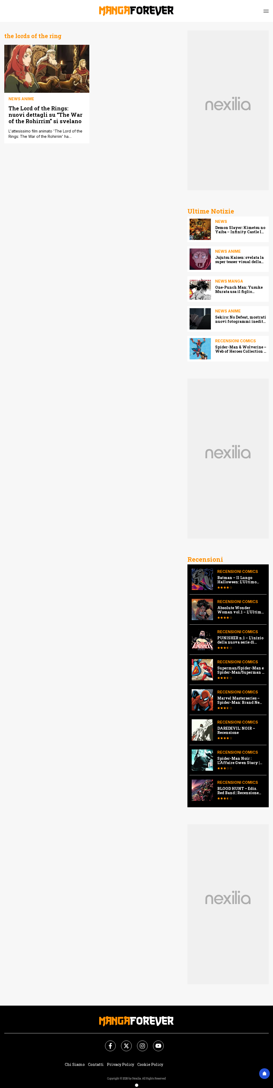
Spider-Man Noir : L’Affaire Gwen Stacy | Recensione (238, 760)
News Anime (21, 99)
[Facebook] (107, 1043)
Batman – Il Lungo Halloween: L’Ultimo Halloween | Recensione (239, 580)
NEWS (221, 221)
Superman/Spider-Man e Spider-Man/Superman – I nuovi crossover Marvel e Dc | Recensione (240, 670)
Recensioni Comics (235, 341)
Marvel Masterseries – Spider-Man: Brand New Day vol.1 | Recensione (240, 700)
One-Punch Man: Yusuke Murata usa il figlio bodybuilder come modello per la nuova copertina (240, 289)
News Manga (229, 281)
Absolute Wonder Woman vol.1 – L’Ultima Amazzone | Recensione (240, 610)
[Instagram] (139, 1043)
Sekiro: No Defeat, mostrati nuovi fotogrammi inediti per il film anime (240, 319)
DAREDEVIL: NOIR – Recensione (236, 730)
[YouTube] (155, 1043)
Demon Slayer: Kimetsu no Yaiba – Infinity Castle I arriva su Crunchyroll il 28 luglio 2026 (240, 230)
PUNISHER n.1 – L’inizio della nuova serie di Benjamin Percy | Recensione (240, 640)
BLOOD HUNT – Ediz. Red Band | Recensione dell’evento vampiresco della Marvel (239, 790)
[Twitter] (123, 1043)
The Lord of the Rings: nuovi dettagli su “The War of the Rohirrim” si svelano (45, 114)
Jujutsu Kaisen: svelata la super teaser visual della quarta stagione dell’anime (240, 259)
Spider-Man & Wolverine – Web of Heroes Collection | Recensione (240, 349)
